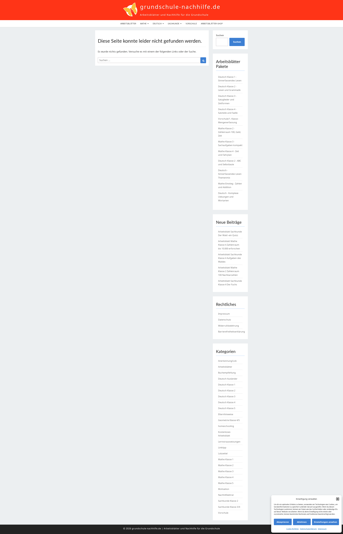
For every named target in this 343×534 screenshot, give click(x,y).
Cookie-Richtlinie (292, 529)
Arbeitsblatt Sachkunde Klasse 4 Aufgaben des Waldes (230, 258)
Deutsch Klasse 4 (226, 402)
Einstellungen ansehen (325, 522)
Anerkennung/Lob (227, 360)
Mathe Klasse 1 (225, 459)
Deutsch (157, 23)
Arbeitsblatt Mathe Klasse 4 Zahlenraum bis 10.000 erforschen (229, 245)
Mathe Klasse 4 (225, 477)
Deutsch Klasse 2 (226, 390)
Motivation (223, 489)
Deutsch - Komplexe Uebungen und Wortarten (228, 197)
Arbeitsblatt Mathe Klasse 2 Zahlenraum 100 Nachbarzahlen (228, 271)
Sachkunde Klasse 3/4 (229, 506)
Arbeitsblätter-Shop (212, 23)
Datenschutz (224, 319)
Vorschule (191, 23)
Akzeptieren (283, 522)
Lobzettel (223, 453)
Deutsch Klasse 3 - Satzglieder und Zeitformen (227, 99)
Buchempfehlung (227, 372)
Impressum (322, 529)
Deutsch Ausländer (227, 378)
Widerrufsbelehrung (228, 325)
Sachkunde (173, 23)
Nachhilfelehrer (226, 494)
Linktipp (222, 447)
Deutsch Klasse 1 (226, 384)
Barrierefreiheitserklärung (231, 331)
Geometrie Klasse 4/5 (229, 420)
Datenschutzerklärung (308, 529)
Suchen (220, 35)
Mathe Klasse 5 (225, 483)
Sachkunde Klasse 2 (228, 500)
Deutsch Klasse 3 (226, 396)
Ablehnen (302, 522)
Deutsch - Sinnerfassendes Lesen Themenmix (229, 174)
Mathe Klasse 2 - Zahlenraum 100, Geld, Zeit (229, 132)
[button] (337, 499)
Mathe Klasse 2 (225, 465)
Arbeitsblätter (128, 23)
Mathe (143, 23)
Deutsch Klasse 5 (226, 408)
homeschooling (226, 426)
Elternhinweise (225, 414)
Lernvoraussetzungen (229, 441)
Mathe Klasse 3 (225, 471)
